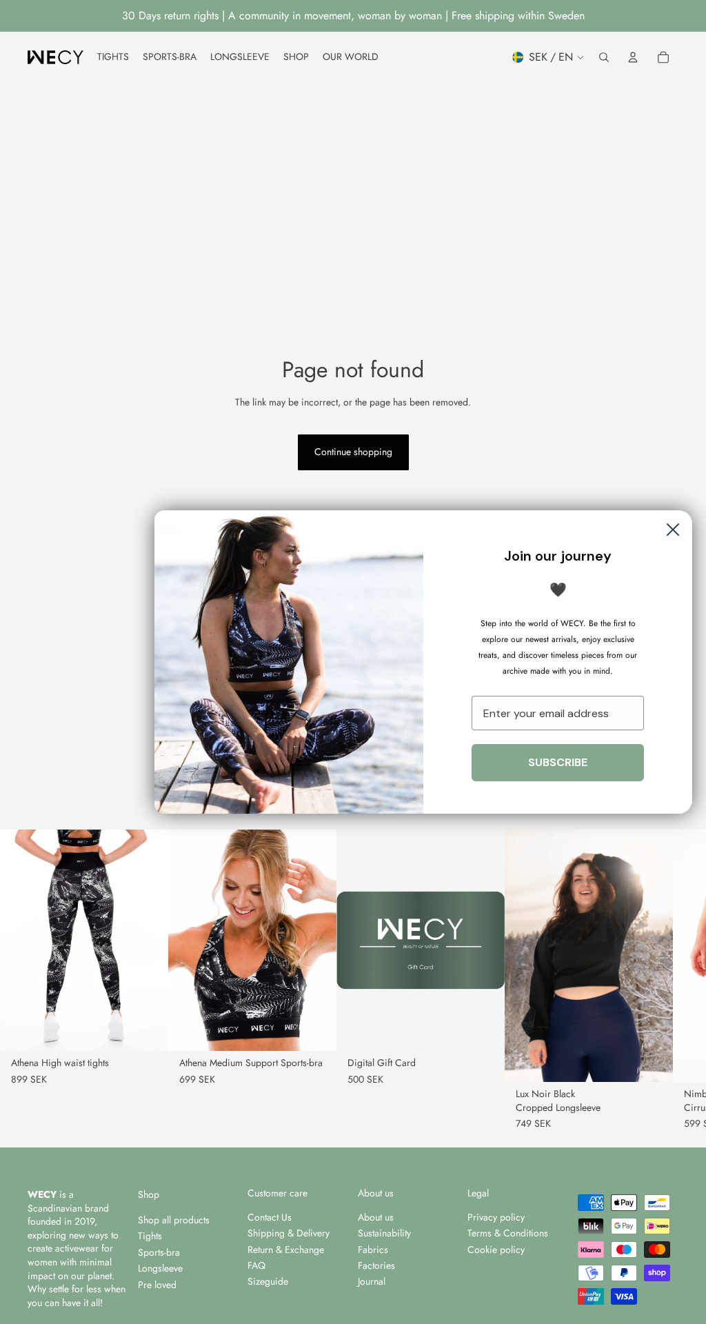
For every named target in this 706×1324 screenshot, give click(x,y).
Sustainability (384, 1233)
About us (376, 1217)
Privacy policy (496, 1217)
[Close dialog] (673, 529)
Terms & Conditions (507, 1233)
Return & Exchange (286, 1249)
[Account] (633, 57)
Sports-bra (159, 1252)
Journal (371, 1281)
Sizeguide (268, 1281)
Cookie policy (496, 1249)
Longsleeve (160, 1268)
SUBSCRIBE (557, 762)
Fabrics (373, 1249)
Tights (150, 1236)
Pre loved (157, 1285)
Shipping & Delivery (289, 1233)
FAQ (256, 1265)
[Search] (604, 57)
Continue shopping (353, 452)
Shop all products (174, 1220)
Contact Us (270, 1217)
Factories (376, 1265)
